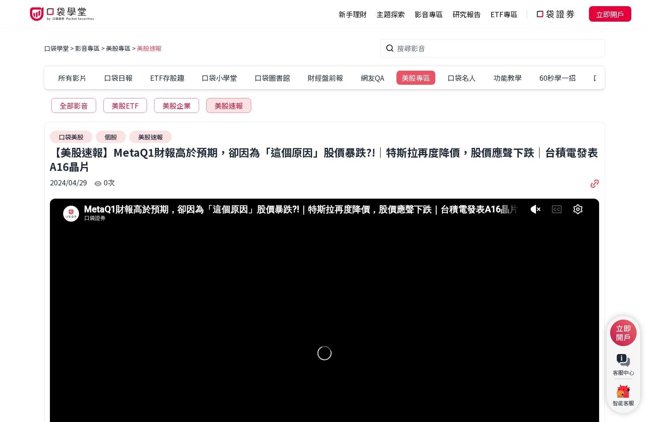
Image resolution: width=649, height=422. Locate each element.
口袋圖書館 (272, 77)
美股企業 (176, 105)
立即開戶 (610, 14)
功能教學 (508, 77)
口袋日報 (118, 77)
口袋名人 (462, 77)
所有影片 (72, 77)
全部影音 (74, 105)
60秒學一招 (558, 77)
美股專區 (118, 48)
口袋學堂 (57, 48)
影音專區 (87, 48)
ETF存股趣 (167, 77)
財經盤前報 (325, 77)
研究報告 (467, 14)
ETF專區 (504, 14)
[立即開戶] (623, 333)
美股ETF (125, 105)
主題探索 (391, 14)
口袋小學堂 (219, 77)
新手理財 (353, 14)
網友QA (372, 77)
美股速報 (149, 48)
